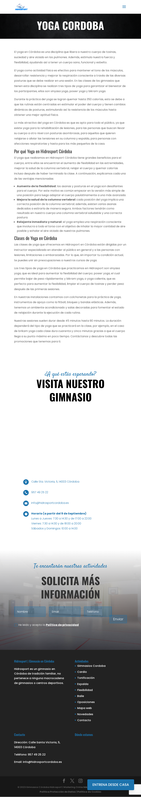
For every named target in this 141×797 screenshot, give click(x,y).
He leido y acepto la (48, 625)
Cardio (82, 672)
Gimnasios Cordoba (91, 666)
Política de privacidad (62, 625)
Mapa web (84, 708)
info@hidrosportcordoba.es (50, 503)
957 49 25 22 (39, 492)
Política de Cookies (89, 791)
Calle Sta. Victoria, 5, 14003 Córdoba (55, 482)
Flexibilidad (85, 690)
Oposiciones (86, 702)
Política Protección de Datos (58, 791)
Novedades (85, 714)
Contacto (84, 720)
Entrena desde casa (111, 784)
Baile (80, 696)
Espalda (82, 684)
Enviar (118, 619)
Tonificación (86, 678)
